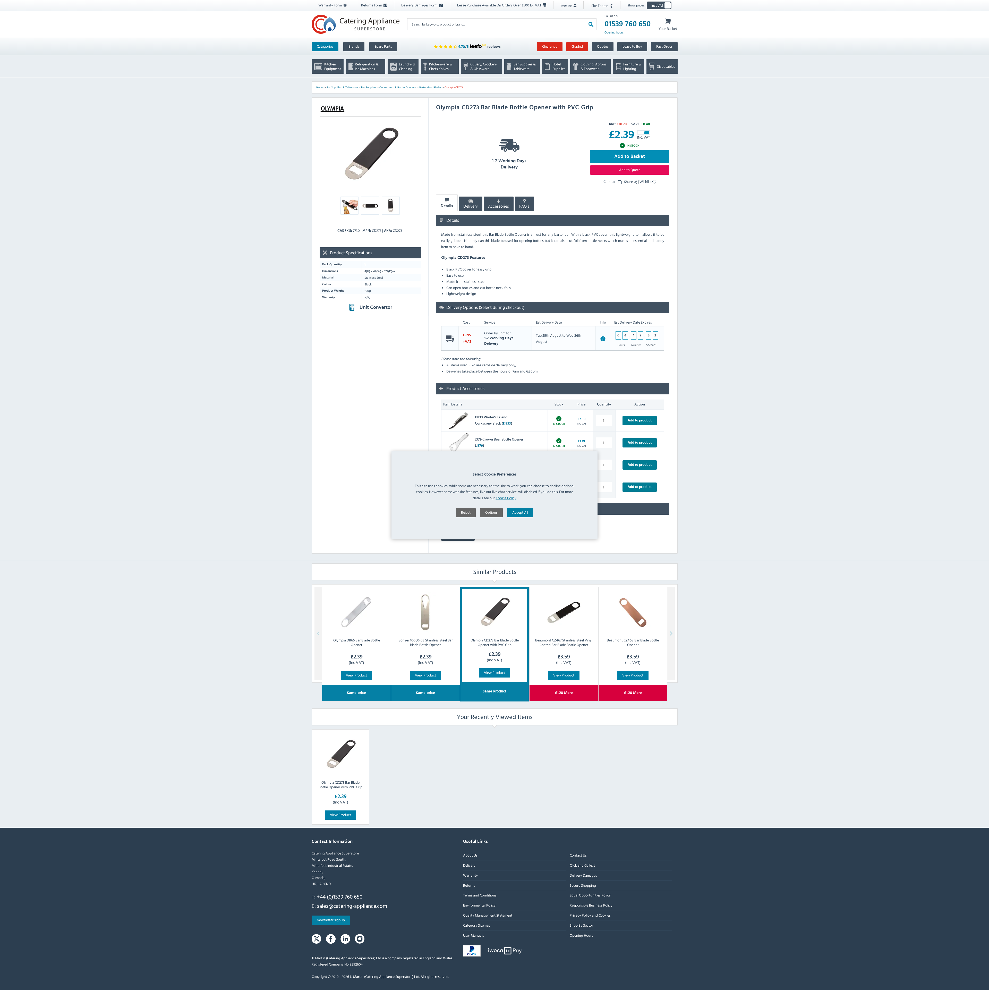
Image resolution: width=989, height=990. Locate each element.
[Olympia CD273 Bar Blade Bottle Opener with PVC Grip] (340, 754)
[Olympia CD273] (370, 155)
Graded (577, 46)
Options (491, 512)
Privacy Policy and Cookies (589, 915)
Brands (353, 46)
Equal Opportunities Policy (589, 895)
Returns (469, 885)
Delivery (470, 206)
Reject (466, 512)
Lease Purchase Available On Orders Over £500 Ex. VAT (499, 5)
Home (319, 87)
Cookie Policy (506, 498)
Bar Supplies (368, 87)
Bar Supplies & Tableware (342, 87)
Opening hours (614, 32)
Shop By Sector (581, 925)
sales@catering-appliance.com (352, 906)
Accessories (498, 206)
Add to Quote (629, 169)
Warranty (470, 875)
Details (447, 206)
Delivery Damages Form (419, 5)
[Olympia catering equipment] (332, 109)
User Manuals (473, 935)
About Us (470, 855)
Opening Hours (581, 935)
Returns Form (372, 5)
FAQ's (524, 206)
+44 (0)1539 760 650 (339, 896)
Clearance (549, 46)
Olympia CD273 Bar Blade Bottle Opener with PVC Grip (340, 785)
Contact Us (577, 855)
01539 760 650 (627, 24)
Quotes (602, 46)
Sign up (566, 5)
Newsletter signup (331, 920)
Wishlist (646, 181)
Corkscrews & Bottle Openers (397, 87)
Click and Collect (582, 865)
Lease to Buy (632, 46)
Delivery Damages (583, 875)
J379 (479, 445)
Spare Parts (383, 46)
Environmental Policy (479, 905)
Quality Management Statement (487, 915)
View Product (356, 675)
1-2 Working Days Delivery (509, 164)
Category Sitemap (476, 925)
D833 (507, 423)
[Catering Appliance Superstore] (355, 24)
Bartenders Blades (430, 87)
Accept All (520, 512)
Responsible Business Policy (590, 905)
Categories (325, 46)
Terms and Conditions (480, 895)
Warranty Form (330, 5)
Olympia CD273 (454, 87)
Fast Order (664, 46)
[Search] (590, 24)
